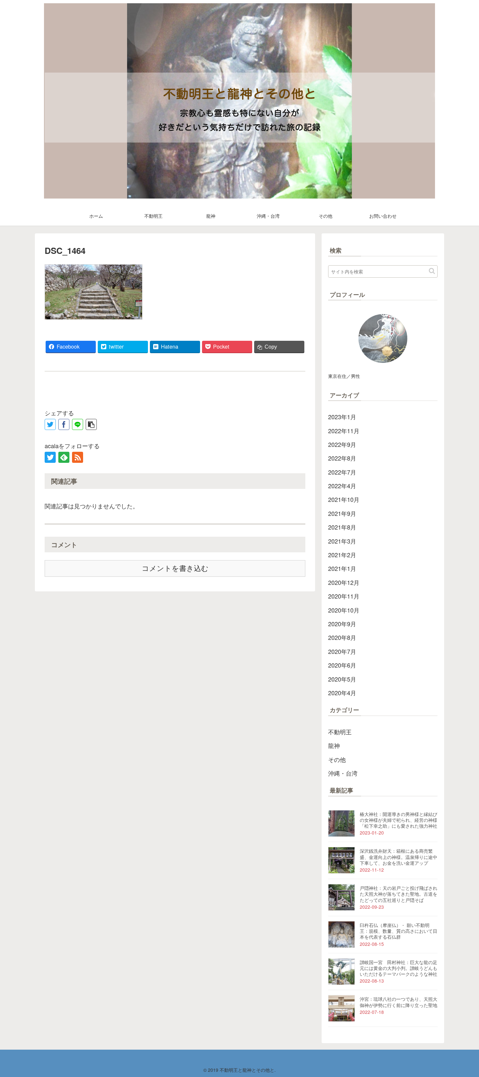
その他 (337, 759)
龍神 (334, 745)
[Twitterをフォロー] (50, 457)
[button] (432, 271)
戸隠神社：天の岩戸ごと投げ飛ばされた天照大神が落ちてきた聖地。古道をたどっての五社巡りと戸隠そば (398, 894)
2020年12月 (343, 582)
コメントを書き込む (175, 568)
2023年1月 (342, 416)
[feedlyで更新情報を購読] (63, 457)
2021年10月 (343, 499)
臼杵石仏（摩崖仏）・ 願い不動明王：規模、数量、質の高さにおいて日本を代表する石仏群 (398, 931)
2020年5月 (342, 679)
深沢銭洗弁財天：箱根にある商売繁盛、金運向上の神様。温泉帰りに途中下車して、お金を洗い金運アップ (398, 857)
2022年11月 (343, 430)
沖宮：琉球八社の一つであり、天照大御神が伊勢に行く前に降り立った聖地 (398, 1002)
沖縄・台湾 (342, 773)
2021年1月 (342, 568)
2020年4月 (342, 692)
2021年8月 (342, 527)
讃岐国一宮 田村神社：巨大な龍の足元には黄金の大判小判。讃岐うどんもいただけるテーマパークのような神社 (398, 968)
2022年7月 (342, 472)
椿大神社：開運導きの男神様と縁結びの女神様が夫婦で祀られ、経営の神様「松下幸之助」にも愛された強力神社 (398, 820)
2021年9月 (342, 513)
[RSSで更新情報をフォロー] (77, 457)
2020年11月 (343, 596)
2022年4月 (342, 485)
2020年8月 (342, 637)
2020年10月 (343, 610)
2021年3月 (342, 541)
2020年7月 (342, 651)
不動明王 (340, 731)
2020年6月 (342, 665)
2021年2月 (342, 554)
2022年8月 (342, 458)
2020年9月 (342, 623)
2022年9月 (342, 444)
